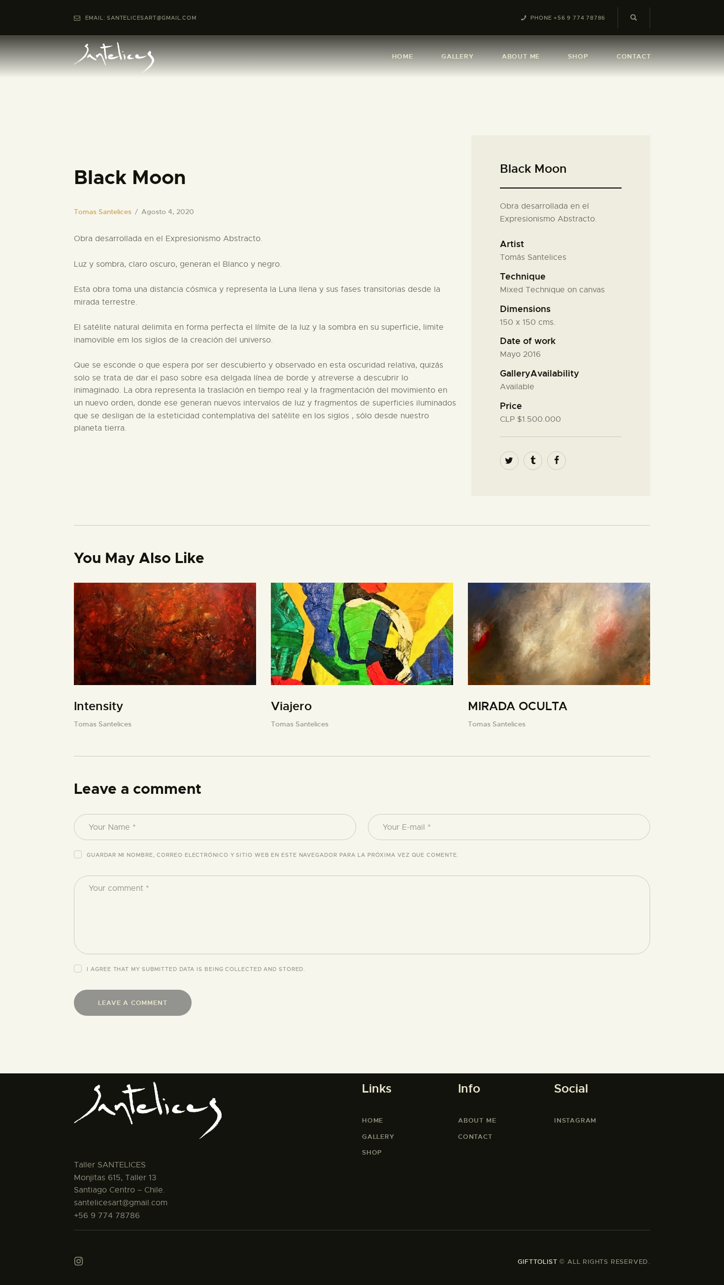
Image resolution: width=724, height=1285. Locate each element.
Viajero (291, 706)
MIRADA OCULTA (517, 706)
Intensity (98, 706)
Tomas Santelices (103, 211)
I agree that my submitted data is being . (196, 969)
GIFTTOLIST (538, 1261)
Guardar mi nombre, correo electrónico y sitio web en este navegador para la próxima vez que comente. (273, 854)
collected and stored (264, 969)
